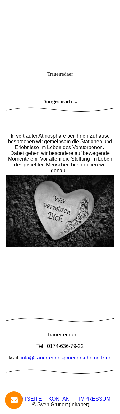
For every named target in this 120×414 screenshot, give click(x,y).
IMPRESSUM (94, 398)
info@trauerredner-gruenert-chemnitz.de (66, 357)
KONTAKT (60, 398)
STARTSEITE (26, 398)
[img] (60, 40)
